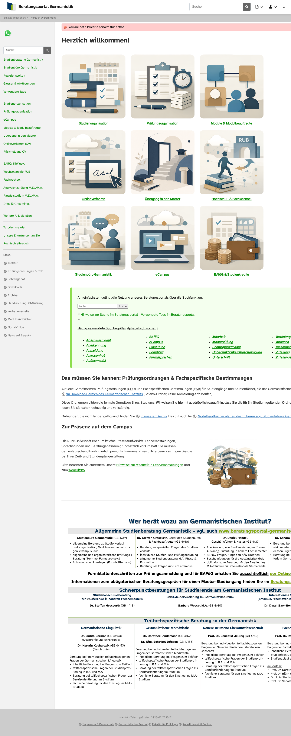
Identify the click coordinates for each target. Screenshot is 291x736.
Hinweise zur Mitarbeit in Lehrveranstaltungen (149, 465)
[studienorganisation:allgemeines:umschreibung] (162, 194)
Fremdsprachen (160, 357)
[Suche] (247, 7)
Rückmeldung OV (14, 151)
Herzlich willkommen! (43, 17)
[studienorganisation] (93, 118)
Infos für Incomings (16, 204)
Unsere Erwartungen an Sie (21, 235)
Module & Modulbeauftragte (22, 128)
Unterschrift (220, 357)
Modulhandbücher (20, 319)
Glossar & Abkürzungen (19, 83)
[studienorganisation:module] (232, 118)
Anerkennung (96, 345)
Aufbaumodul (96, 361)
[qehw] (232, 194)
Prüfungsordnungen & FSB (25, 271)
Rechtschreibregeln (16, 243)
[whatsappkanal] (7, 37)
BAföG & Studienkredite (231, 274)
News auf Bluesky (19, 335)
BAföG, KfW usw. (14, 163)
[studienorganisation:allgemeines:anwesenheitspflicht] (232, 492)
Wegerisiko (76, 470)
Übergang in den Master (19, 135)
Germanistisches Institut (132, 724)
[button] (259, 7)
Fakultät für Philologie (165, 724)
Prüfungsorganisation (17, 111)
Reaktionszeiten (14, 75)
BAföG (153, 337)
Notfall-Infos (16, 327)
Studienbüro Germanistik (20, 67)
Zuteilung (282, 352)
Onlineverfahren (93, 199)
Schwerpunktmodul (226, 347)
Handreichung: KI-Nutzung (25, 303)
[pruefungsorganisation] (162, 118)
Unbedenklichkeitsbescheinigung (237, 352)
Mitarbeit (218, 337)
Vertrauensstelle (18, 311)
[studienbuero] (93, 269)
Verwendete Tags (14, 91)
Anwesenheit (95, 356)
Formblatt (156, 352)
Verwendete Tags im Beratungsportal (167, 315)
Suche (123, 306)
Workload (282, 342)
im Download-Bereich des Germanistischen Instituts (104, 394)
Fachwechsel (11, 179)
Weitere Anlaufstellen (17, 216)
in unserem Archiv (154, 416)
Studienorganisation (17, 103)
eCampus (9, 119)
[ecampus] (162, 269)
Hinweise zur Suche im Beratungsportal (109, 315)
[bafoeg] (232, 269)
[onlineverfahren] (93, 194)
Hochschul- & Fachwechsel (231, 199)
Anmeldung (94, 350)
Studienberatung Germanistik (23, 59)
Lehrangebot (16, 279)
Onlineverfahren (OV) (17, 144)
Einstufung (157, 347)
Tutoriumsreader (14, 227)
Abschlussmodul (98, 340)
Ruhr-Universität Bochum (197, 724)
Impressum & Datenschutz (98, 724)
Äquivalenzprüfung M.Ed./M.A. (23, 188)
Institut (13, 263)
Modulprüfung (222, 342)
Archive (12, 295)
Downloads (15, 287)
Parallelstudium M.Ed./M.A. (21, 195)
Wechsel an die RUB (16, 172)
